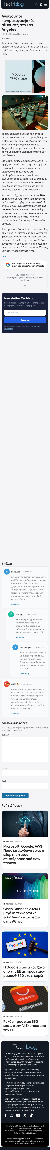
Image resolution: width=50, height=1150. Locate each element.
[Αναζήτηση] (36, 4)
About (23, 1139)
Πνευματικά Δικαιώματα (26, 1131)
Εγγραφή (25, 320)
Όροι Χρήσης (11, 1126)
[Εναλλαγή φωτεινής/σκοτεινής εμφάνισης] (41, 4)
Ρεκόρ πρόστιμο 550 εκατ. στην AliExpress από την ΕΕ (24, 1025)
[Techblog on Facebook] (6, 1115)
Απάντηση (15, 604)
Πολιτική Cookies (15, 1128)
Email (4, 781)
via (4, 256)
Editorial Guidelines (29, 1133)
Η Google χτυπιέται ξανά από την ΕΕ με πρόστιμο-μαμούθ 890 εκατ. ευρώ (24, 971)
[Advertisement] (25, 448)
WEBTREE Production (35, 1139)
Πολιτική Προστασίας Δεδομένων (30, 1126)
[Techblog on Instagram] (11, 1115)
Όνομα (5, 768)
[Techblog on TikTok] (31, 1115)
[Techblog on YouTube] (18, 1115)
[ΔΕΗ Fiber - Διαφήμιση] (25, 76)
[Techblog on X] (24, 1115)
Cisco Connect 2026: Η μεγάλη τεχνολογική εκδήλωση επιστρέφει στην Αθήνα (22, 915)
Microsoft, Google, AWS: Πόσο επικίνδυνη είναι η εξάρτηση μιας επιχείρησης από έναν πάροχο (23, 854)
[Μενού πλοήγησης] (45, 4)
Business (7, 38)
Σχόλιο (5, 735)
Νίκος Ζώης (22, 34)
